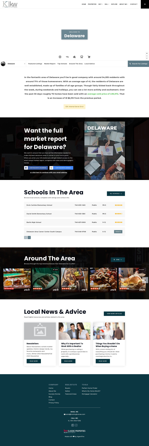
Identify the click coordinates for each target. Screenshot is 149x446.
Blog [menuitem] (50, 397)
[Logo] (10, 4)
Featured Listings (35, 64)
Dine (118, 260)
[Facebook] (72, 425)
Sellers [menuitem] (67, 391)
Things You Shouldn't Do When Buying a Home (108, 345)
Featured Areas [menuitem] (70, 394)
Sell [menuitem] (106, 4)
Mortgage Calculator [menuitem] (89, 394)
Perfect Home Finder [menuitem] (89, 388)
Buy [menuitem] (100, 4)
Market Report (49, 64)
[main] (74, 191)
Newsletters (33, 343)
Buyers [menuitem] (67, 388)
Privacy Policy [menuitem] (54, 403)
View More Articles (114, 314)
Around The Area (76, 64)
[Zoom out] (147, 56)
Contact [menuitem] (133, 4)
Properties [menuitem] (92, 4)
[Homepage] (74, 431)
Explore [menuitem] (114, 4)
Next (145, 280)
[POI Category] (60, 56)
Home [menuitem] (84, 4)
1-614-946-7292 (75, 421)
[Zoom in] (147, 53)
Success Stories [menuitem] (54, 394)
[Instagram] (76, 425)
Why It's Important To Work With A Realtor (72, 345)
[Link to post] (40, 331)
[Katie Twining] (3, 64)
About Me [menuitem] (123, 4)
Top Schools (62, 64)
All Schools (115, 193)
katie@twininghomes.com (75, 414)
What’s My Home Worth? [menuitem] (91, 391)
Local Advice (90, 64)
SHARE (27, 269)
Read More (34, 361)
